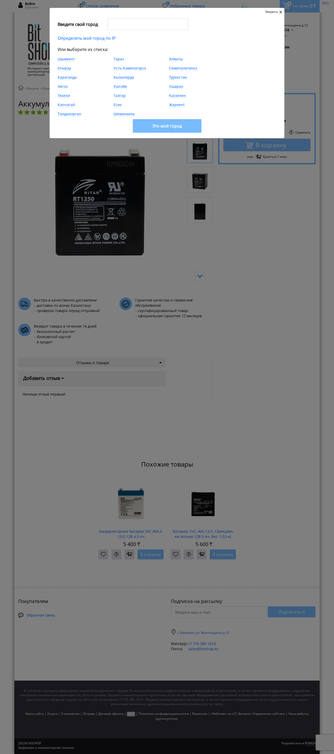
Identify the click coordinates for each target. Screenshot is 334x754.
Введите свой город (78, 24)
